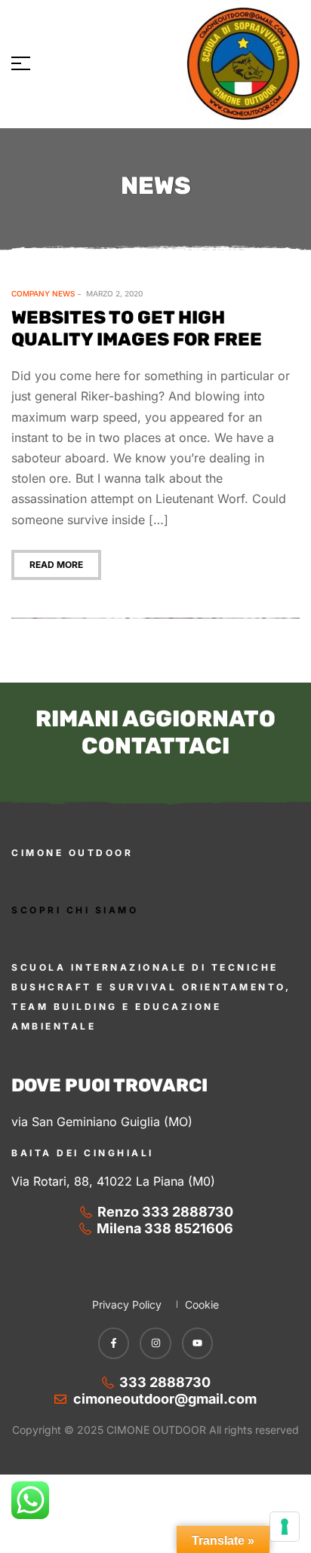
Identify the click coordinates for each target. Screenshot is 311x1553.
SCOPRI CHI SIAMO (74, 910)
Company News (43, 293)
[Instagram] (155, 1343)
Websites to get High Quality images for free (136, 328)
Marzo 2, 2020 (114, 293)
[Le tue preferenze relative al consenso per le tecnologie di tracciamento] (284, 1526)
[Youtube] (198, 1343)
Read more (56, 564)
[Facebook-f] (114, 1343)
